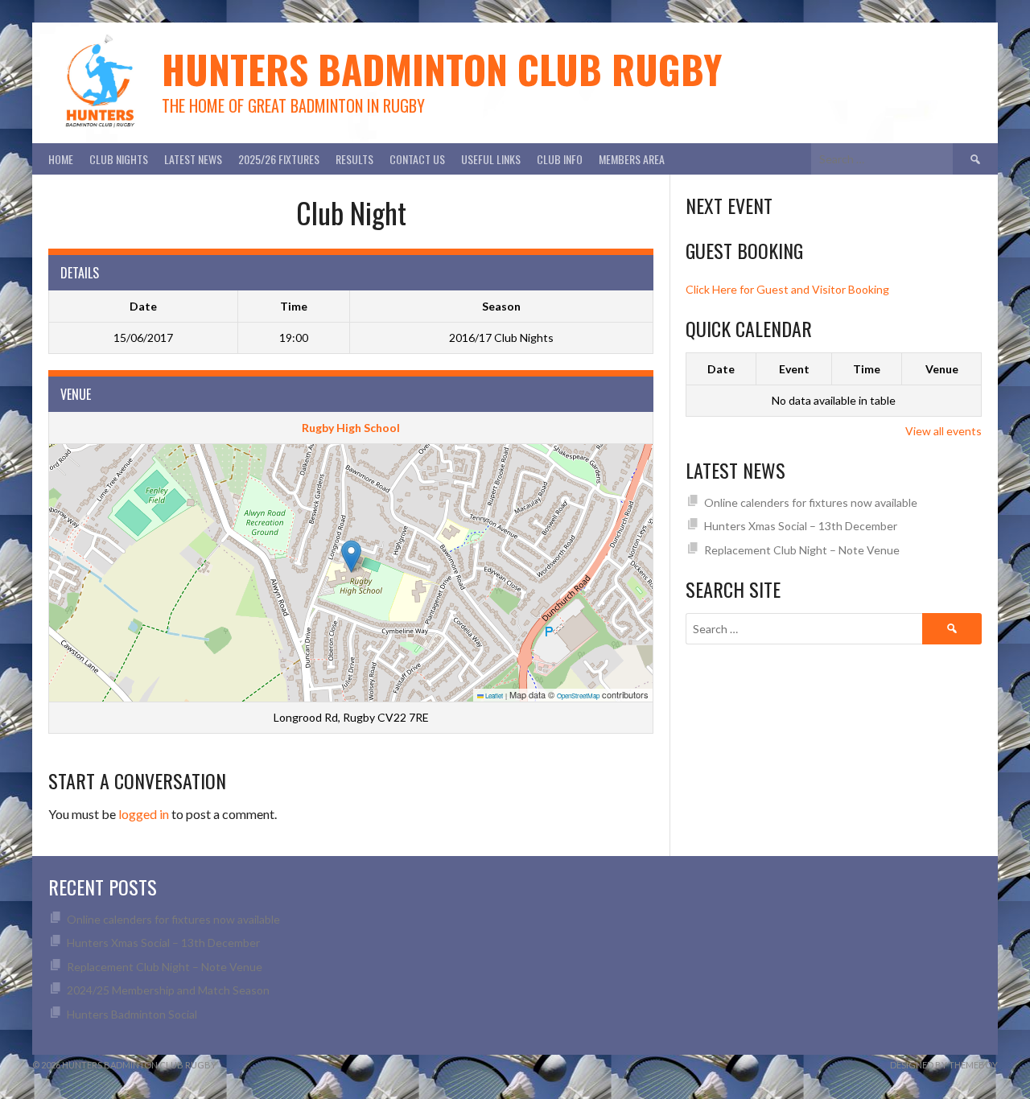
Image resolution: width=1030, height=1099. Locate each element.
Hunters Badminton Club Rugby (442, 68)
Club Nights (118, 158)
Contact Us (417, 158)
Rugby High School (351, 427)
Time (866, 369)
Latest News (193, 158)
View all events (943, 431)
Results (354, 158)
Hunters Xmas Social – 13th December (800, 526)
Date (721, 369)
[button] (351, 556)
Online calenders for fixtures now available (810, 502)
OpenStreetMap (578, 695)
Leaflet (493, 695)
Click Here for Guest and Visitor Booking (787, 289)
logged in (143, 813)
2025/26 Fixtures (278, 158)
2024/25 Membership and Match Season (168, 990)
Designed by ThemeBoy (944, 1065)
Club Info (560, 158)
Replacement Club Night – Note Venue (802, 550)
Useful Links (491, 158)
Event (794, 369)
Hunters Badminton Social (133, 1014)
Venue (941, 369)
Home (60, 158)
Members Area (632, 158)
